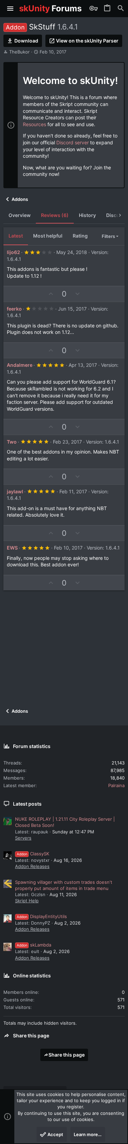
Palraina (116, 785)
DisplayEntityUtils (42, 916)
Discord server (72, 142)
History (87, 215)
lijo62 (13, 252)
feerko (14, 309)
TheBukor (19, 52)
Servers (23, 838)
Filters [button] (108, 236)
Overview (20, 215)
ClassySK (33, 853)
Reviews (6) (55, 215)
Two (12, 442)
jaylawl (15, 491)
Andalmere (19, 365)
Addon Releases (32, 866)
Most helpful (47, 236)
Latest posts (27, 804)
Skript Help (27, 900)
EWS (12, 548)
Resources (34, 124)
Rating (80, 236)
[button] (10, 8)
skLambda (34, 945)
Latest (16, 236)
